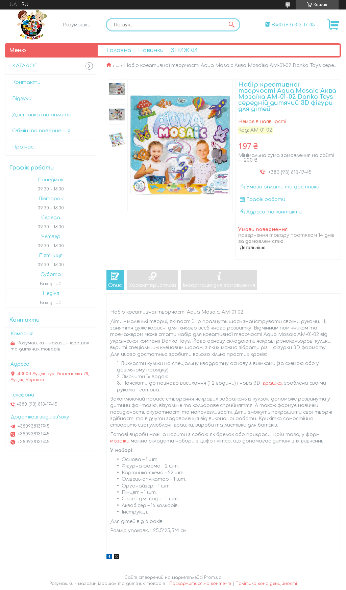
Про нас (23, 147)
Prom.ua (213, 577)
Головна (118, 50)
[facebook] (109, 557)
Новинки (151, 50)
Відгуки (21, 98)
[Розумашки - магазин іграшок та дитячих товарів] (32, 24)
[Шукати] (232, 24)
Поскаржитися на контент (200, 583)
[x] (116, 557)
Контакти (26, 82)
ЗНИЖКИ (184, 50)
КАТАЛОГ (24, 66)
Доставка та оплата (42, 115)
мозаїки (119, 441)
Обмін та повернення (41, 131)
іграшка (272, 383)
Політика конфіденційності (266, 583)
